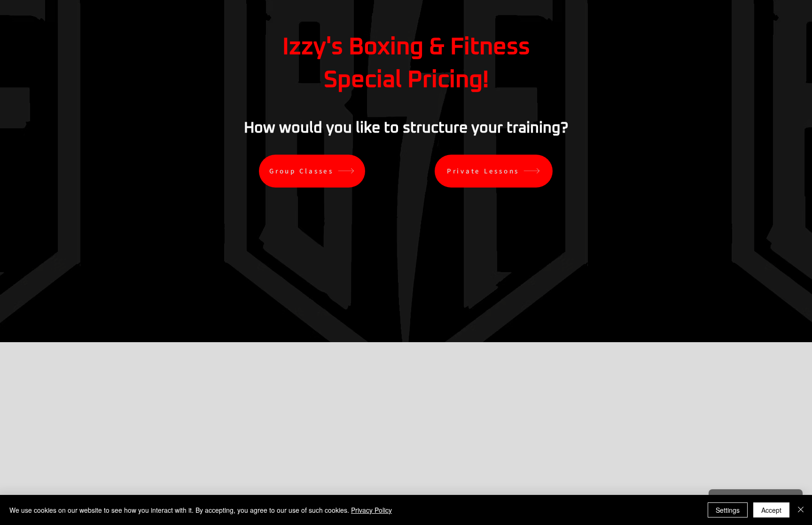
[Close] (800, 509)
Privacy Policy (371, 510)
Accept (771, 510)
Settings (728, 510)
